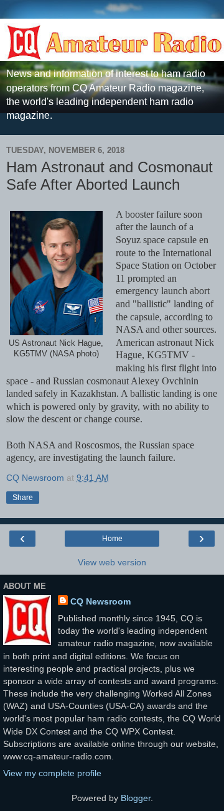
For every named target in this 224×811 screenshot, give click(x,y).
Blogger (136, 798)
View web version (112, 562)
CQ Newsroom (100, 601)
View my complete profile (52, 773)
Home (112, 538)
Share (22, 497)
